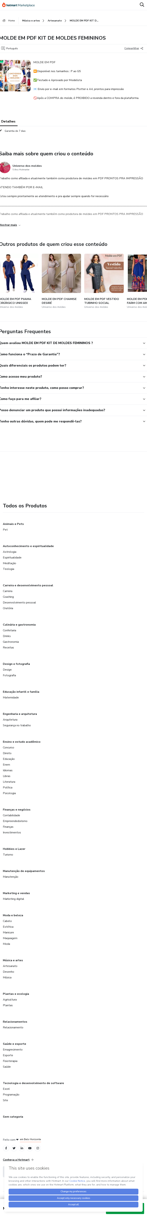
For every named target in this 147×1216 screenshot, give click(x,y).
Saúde (7, 1067)
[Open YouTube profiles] (30, 1148)
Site (5, 1100)
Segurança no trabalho (17, 725)
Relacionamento (13, 1027)
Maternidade (11, 697)
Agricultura (10, 1000)
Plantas (8, 1005)
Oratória (8, 608)
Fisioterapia (10, 1061)
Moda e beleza (13, 915)
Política (7, 787)
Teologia (8, 569)
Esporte (8, 1055)
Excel (6, 1089)
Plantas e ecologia (16, 994)
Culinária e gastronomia (19, 625)
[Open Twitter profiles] (14, 1148)
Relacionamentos (15, 1022)
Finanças (8, 827)
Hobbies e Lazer (14, 849)
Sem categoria (13, 1117)
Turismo (8, 855)
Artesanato (10, 966)
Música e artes (13, 960)
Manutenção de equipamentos (24, 871)
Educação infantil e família (21, 692)
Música (7, 977)
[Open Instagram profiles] (38, 1148)
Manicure (8, 932)
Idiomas (8, 770)
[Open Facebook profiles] (6, 1148)
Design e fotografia (16, 664)
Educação (9, 759)
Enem (6, 765)
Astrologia (9, 552)
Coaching (8, 597)
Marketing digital (13, 899)
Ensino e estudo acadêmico (22, 742)
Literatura (9, 782)
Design (7, 670)
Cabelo (7, 921)
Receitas (8, 648)
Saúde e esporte (14, 1044)
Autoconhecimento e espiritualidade (28, 546)
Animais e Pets (13, 524)
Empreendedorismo (15, 821)
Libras (6, 776)
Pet (5, 530)
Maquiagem (10, 938)
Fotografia (9, 675)
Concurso (8, 747)
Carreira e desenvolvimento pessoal (28, 585)
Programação (11, 1095)
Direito (7, 753)
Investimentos (12, 832)
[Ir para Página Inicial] (20, 5)
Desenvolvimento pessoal (19, 603)
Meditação (9, 563)
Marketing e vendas (16, 893)
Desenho (8, 972)
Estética (8, 927)
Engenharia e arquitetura (20, 714)
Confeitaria (9, 630)
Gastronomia (11, 642)
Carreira (7, 591)
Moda (6, 944)
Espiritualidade (12, 558)
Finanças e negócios (16, 810)
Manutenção (10, 877)
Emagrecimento (13, 1050)
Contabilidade (11, 815)
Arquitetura (10, 720)
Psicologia (9, 793)
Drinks (7, 636)
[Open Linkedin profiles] (22, 1148)
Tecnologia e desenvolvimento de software (33, 1083)
